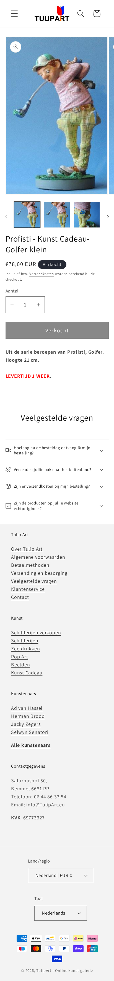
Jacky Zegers (25, 724)
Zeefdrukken (25, 648)
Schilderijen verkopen (36, 632)
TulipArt (43, 970)
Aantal (12, 291)
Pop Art (19, 656)
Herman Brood (28, 716)
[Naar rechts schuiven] (108, 217)
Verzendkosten (41, 273)
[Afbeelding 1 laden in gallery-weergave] (27, 215)
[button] (14, 13)
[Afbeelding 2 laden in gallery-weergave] (57, 215)
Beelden (20, 664)
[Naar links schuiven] (6, 217)
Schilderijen (24, 640)
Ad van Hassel (27, 708)
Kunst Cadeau (26, 672)
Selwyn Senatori (29, 732)
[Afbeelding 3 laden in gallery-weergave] (87, 215)
